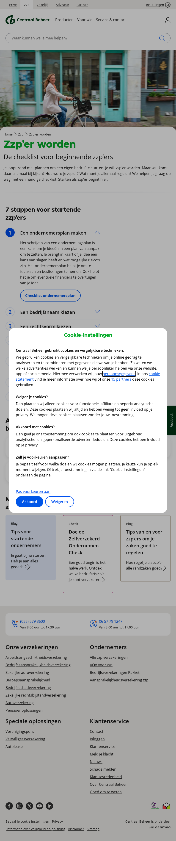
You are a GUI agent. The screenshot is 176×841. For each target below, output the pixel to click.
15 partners (121, 379)
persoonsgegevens (119, 373)
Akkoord (29, 501)
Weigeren (59, 501)
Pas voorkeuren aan (33, 491)
